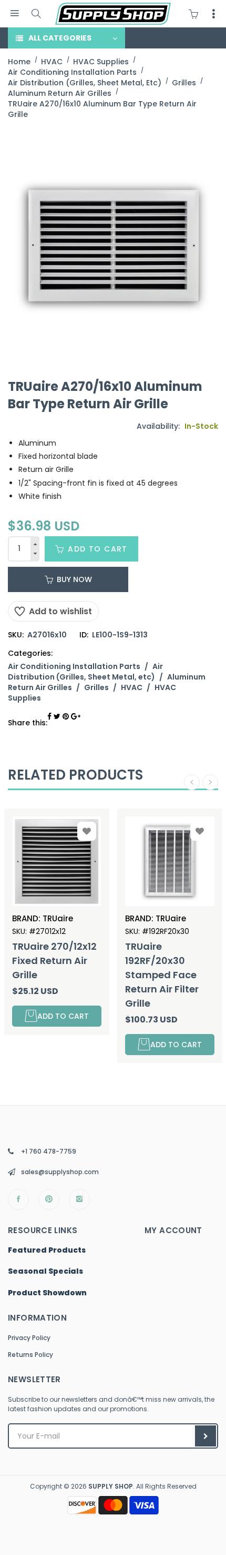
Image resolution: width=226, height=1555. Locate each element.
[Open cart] (196, 13)
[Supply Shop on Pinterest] (48, 1199)
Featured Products (47, 1250)
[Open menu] (14, 13)
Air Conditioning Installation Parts (74, 666)
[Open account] (213, 13)
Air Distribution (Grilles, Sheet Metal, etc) (85, 671)
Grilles (96, 687)
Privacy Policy (29, 1337)
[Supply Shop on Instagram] (79, 1199)
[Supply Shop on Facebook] (18, 1199)
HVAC (131, 687)
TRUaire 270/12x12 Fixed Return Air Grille (54, 960)
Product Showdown (47, 1293)
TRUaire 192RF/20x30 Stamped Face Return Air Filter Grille (162, 975)
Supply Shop (110, 1486)
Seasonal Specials (45, 1271)
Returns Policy (30, 1354)
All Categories (59, 38)
